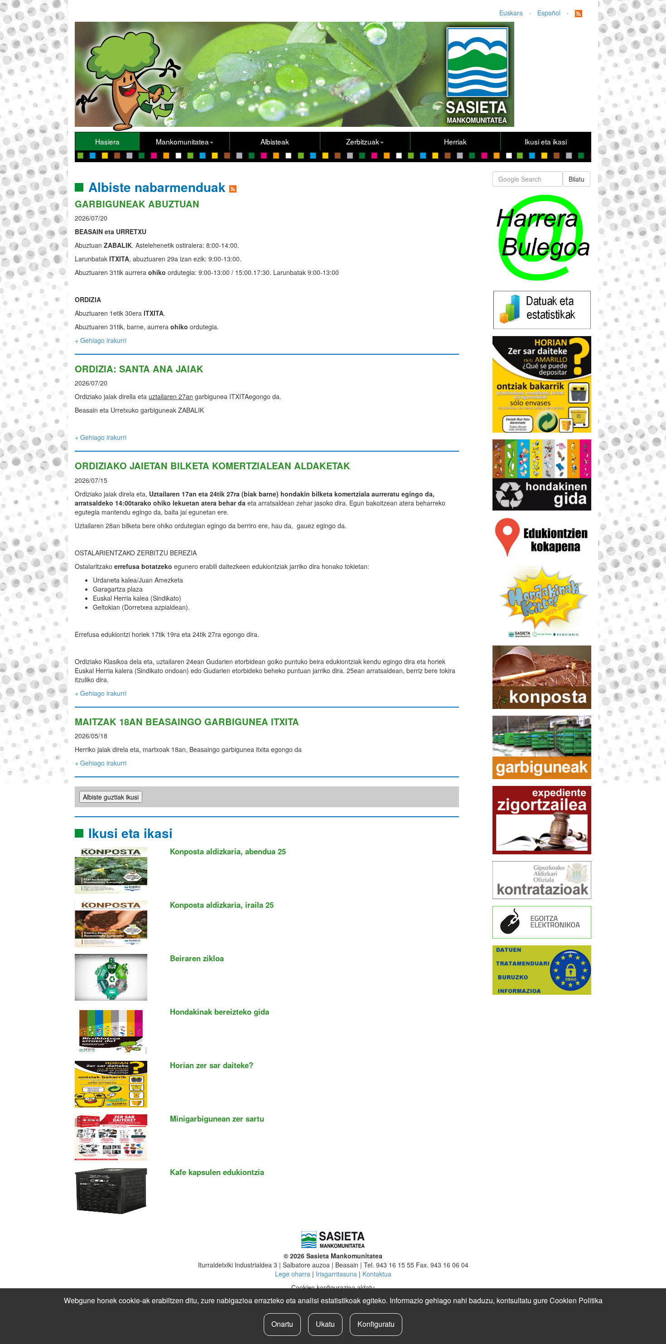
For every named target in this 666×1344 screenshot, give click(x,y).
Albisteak (275, 141)
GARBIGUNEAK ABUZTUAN (137, 203)
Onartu (282, 1324)
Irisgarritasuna (336, 1273)
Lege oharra (292, 1273)
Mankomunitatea (182, 141)
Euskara (511, 12)
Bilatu (576, 178)
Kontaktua (376, 1273)
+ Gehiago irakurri (100, 340)
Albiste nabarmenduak (157, 187)
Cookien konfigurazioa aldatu (333, 1287)
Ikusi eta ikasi (546, 141)
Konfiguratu (376, 1324)
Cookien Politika (576, 1300)
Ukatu (325, 1324)
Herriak (455, 141)
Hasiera (107, 141)
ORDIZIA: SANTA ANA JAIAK (139, 368)
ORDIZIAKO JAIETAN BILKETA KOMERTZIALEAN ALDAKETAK (212, 465)
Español (548, 12)
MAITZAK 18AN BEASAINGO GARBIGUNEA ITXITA (187, 721)
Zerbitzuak (362, 141)
